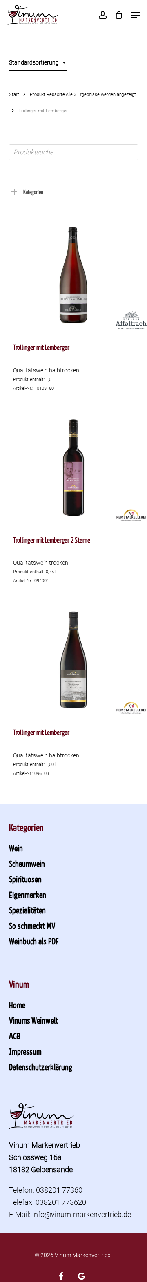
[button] (135, 15)
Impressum (25, 1051)
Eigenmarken (27, 894)
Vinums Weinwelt (33, 1020)
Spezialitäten (27, 910)
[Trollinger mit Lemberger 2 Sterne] (74, 468)
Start (14, 94)
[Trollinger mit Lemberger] (74, 275)
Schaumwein (27, 863)
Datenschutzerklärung (40, 1067)
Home (17, 1004)
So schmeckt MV (32, 925)
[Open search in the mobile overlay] (73, 152)
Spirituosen (25, 879)
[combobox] (38, 62)
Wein (16, 848)
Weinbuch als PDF (33, 941)
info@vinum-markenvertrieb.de (81, 1214)
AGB (14, 1035)
